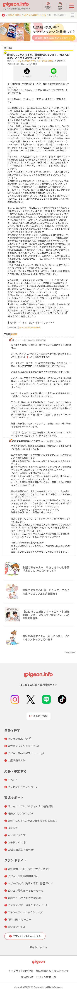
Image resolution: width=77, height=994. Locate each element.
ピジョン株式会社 (46, 977)
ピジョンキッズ (16, 926)
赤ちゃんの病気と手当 (35, 14)
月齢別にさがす (48, 7)
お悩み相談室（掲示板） (21, 849)
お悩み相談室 (14, 14)
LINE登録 (60, 7)
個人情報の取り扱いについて (52, 971)
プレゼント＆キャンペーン (23, 787)
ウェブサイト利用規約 (20, 971)
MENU (72, 15)
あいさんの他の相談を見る (30, 327)
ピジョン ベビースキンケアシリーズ (28, 905)
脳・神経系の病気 (45, 60)
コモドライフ (15, 842)
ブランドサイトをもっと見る (27, 936)
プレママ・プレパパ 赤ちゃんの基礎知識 (30, 806)
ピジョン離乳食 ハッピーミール (25, 890)
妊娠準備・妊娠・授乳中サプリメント (29, 869)
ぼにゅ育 (13, 828)
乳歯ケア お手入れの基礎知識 (24, 898)
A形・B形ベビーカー (19, 919)
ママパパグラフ (16, 835)
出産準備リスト (16, 760)
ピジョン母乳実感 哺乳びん (23, 876)
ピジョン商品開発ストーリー (24, 753)
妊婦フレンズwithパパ (20, 813)
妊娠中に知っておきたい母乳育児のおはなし (33, 820)
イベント (13, 779)
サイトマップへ (38, 947)
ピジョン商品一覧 (18, 739)
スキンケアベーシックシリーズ (25, 912)
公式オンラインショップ (21, 746)
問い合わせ (27, 977)
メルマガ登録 (40, 716)
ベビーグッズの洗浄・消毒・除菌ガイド (30, 883)
